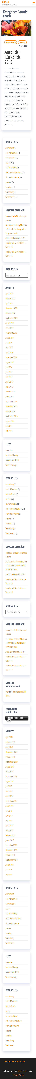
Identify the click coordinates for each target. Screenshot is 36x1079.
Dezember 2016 (11, 401)
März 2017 (9, 386)
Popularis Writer (18, 1074)
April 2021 (9, 303)
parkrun (8, 182)
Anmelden (9, 450)
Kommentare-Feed (12, 459)
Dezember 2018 (11, 332)
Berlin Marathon (11, 152)
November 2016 (11, 406)
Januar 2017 (10, 396)
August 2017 (10, 362)
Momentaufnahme (12, 177)
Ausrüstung (10, 147)
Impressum (9, 1061)
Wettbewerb (10, 196)
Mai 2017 (9, 376)
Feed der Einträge (12, 455)
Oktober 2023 (10, 298)
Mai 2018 (9, 347)
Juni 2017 (9, 371)
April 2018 (9, 352)
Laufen (8, 162)
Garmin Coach (11, 42)
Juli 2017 (9, 367)
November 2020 (11, 308)
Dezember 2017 (11, 357)
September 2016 (12, 416)
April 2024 (9, 293)
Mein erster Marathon (13, 172)
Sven (7, 691)
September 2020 (12, 317)
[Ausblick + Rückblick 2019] (17, 27)
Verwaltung (10, 191)
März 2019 (9, 327)
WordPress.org (11, 464)
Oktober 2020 (10, 313)
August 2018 (10, 337)
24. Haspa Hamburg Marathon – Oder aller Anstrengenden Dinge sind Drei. (16, 229)
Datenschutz (20, 1061)
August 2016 (10, 421)
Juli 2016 (9, 425)
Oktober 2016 (10, 411)
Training (22, 42)
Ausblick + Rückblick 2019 (12, 57)
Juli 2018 (9, 342)
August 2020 (10, 322)
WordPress (22, 1070)
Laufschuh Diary (11, 167)
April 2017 (9, 381)
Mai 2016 (9, 430)
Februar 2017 (10, 391)
